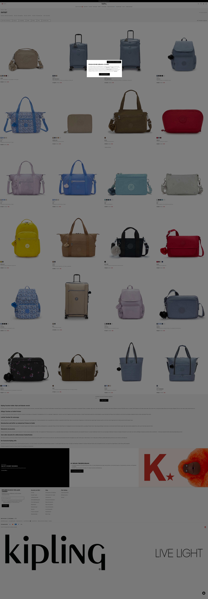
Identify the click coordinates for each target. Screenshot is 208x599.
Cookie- (112, 67)
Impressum (115, 71)
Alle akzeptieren (104, 74)
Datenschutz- (108, 67)
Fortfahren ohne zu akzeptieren (114, 61)
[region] (104, 68)
